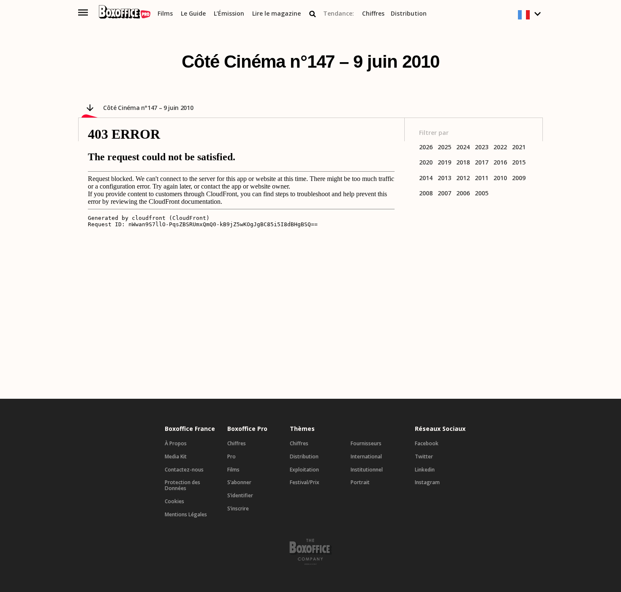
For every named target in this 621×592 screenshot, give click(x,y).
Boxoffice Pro (247, 428)
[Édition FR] (530, 15)
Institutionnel (367, 470)
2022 (500, 147)
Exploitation (304, 470)
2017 (481, 162)
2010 (500, 178)
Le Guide (193, 13)
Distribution (409, 13)
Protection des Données (182, 485)
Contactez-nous (184, 470)
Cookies (174, 501)
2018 (463, 162)
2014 (426, 178)
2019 (444, 162)
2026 (426, 147)
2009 (519, 178)
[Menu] (83, 12)
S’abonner (239, 482)
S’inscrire (238, 509)
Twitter (424, 457)
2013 (444, 178)
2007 (444, 193)
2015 (519, 162)
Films (165, 13)
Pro (231, 457)
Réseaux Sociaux (440, 428)
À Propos (176, 444)
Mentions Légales (186, 515)
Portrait (360, 482)
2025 (444, 147)
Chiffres (373, 13)
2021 (519, 147)
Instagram (427, 482)
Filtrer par (434, 132)
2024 (463, 147)
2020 (426, 162)
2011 (481, 178)
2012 (463, 178)
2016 (500, 162)
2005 (481, 193)
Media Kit (176, 457)
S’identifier (240, 496)
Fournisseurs (366, 444)
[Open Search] (312, 14)
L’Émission (229, 13)
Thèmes (302, 428)
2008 (426, 193)
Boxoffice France (190, 428)
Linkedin (425, 470)
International (366, 457)
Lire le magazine (276, 13)
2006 (463, 193)
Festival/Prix (304, 482)
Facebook (427, 444)
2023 (481, 147)
